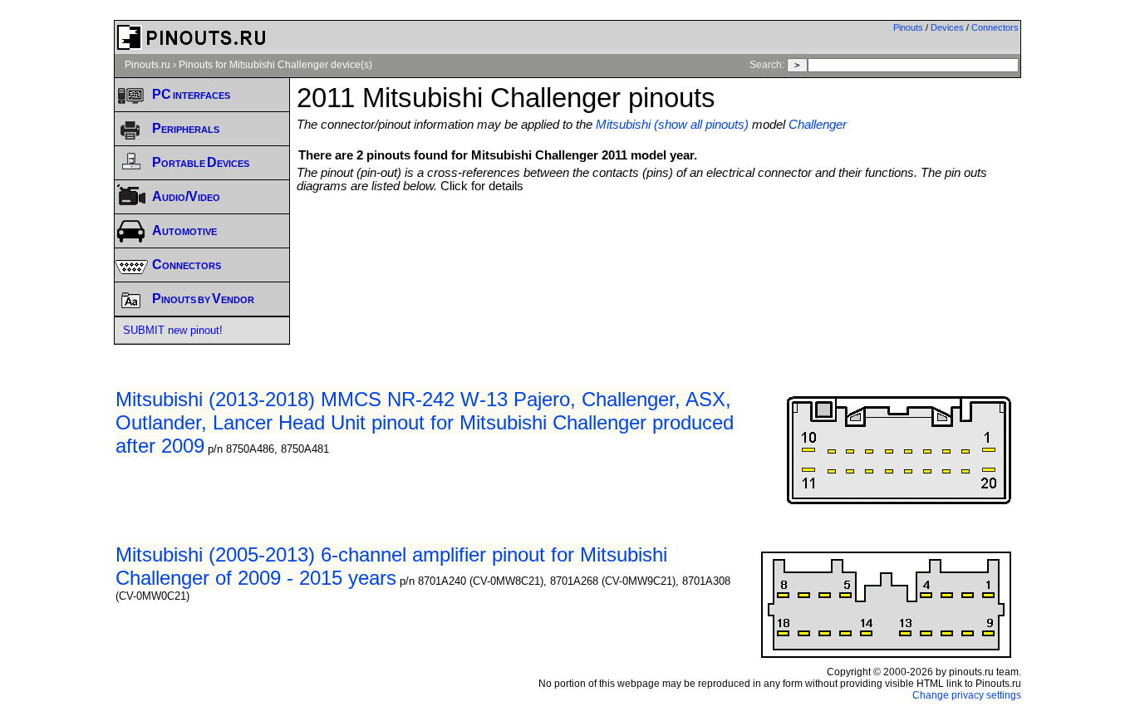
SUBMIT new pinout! (173, 330)
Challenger (818, 124)
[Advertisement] (658, 238)
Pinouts (908, 27)
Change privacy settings (966, 695)
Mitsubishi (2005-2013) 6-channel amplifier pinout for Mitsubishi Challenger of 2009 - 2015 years (391, 566)
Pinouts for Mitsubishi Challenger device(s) (275, 65)
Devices (947, 27)
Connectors (995, 27)
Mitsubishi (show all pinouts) (672, 124)
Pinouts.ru (147, 65)
